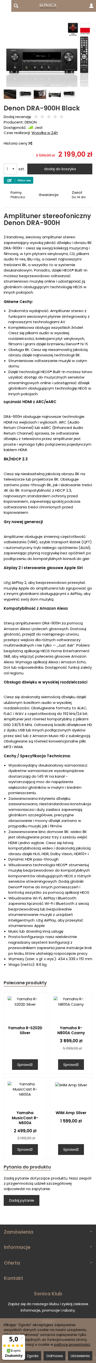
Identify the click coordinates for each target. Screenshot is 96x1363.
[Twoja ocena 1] (36, 117)
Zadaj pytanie (21, 1200)
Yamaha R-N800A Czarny (71, 1030)
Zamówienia (18, 1232)
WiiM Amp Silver (71, 1112)
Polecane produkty (25, 983)
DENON (31, 122)
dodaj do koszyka (60, 168)
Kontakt (13, 1278)
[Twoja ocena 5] (61, 117)
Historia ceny (16, 143)
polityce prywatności (72, 1344)
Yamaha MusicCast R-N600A (25, 1117)
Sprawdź (25, 1064)
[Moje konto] (91, 6)
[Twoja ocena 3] (49, 117)
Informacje (17, 1247)
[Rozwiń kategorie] (5, 6)
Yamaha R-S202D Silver (25, 1030)
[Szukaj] (16, 6)
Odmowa (54, 1355)
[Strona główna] (48, 6)
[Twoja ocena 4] (55, 117)
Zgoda (32, 1355)
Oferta (12, 1263)
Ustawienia (80, 1355)
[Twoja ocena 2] (42, 117)
